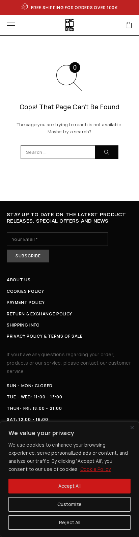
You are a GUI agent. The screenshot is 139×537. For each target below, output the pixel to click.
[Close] (132, 427)
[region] (69, 479)
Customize (69, 504)
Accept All (69, 486)
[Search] (106, 152)
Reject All (69, 522)
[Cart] (129, 25)
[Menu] (11, 25)
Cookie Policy (95, 469)
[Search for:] (58, 152)
